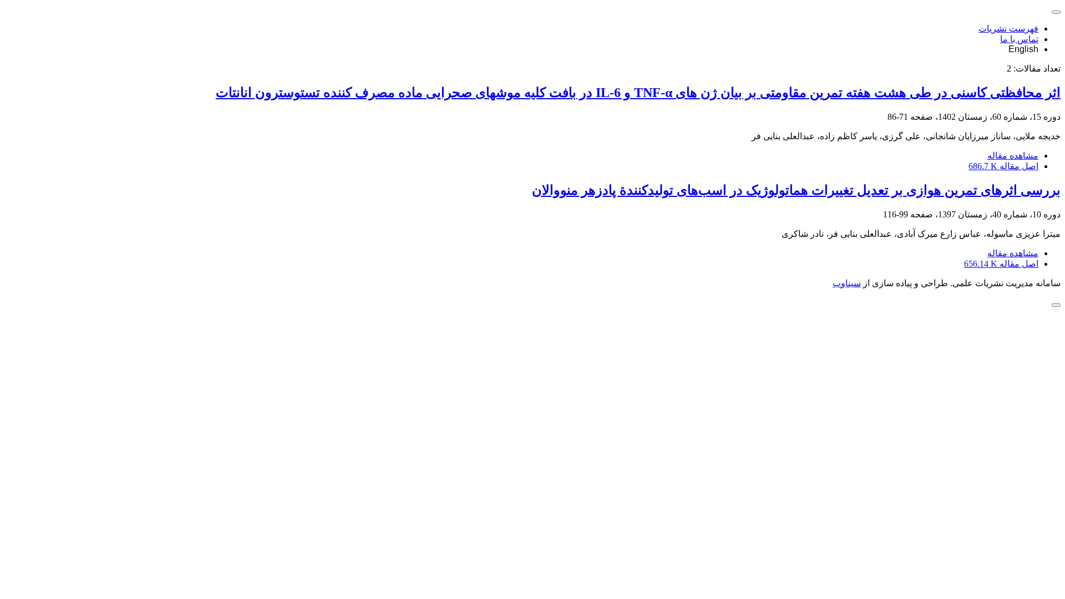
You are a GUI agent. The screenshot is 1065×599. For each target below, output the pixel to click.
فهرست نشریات (1008, 28)
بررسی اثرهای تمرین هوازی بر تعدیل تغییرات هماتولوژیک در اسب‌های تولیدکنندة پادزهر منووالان (796, 190)
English (1023, 49)
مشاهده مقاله (1012, 155)
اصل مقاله (1003, 166)
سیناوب (847, 283)
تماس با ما (1019, 39)
